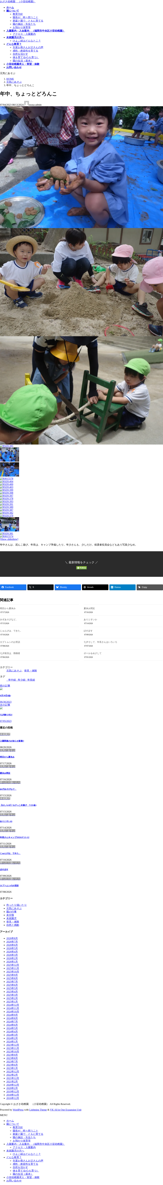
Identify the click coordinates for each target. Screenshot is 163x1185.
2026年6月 (12, 945)
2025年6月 (12, 985)
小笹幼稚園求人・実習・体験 (22, 1177)
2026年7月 (12, 941)
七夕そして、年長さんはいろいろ (100, 642)
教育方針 (18, 14)
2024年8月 (12, 1018)
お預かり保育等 (22, 27)
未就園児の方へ (15, 1150)
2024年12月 (12, 1005)
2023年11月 (12, 1048)
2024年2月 (12, 1038)
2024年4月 (12, 1031)
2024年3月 (12, 1035)
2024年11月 (12, 1008)
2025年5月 (12, 988)
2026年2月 (12, 958)
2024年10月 (12, 1011)
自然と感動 (12, 925)
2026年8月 (12, 938)
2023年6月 (12, 1065)
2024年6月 (12, 1025)
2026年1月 (12, 961)
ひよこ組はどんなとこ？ (27, 40)
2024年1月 (12, 1041)
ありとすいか (90, 619)
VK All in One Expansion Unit (65, 1109)
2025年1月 (12, 1001)
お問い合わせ (14, 1180)
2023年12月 (12, 1045)
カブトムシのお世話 (10, 642)
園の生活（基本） (23, 60)
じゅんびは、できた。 (11, 631)
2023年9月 (12, 1055)
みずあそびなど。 (9, 619)
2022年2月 (12, 1075)
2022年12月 (12, 1071)
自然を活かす (20, 54)
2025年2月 (12, 998)
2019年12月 (12, 1091)
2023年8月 (12, 1058)
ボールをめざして (93, 653)
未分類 (10, 915)
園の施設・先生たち (24, 24)
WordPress (18, 1109)
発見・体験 (30, 670)
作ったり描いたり (16, 905)
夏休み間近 (89, 608)
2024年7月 (12, 1021)
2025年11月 (12, 968)
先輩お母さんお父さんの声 (28, 47)
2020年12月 (12, 1085)
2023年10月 (12, 1051)
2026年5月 (12, 948)
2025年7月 (12, 981)
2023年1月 (12, 1068)
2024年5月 (12, 1028)
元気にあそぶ (14, 670)
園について (12, 1124)
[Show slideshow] (9, 539)
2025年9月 (12, 975)
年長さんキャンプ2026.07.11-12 (14, 837)
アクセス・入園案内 (24, 34)
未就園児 (11, 918)
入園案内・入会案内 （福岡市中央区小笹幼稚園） (35, 1144)
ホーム (10, 1120)
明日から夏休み (8, 608)
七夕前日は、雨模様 (10, 653)
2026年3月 (12, 955)
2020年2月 (12, 1088)
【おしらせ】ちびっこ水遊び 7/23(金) (18, 805)
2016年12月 (12, 1098)
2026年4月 (12, 951)
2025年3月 (12, 995)
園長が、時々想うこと (25, 17)
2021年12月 (12, 1078)
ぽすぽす (88, 631)
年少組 (21, 679)
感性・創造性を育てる (25, 50)
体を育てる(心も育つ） (26, 57)
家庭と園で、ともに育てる (28, 20)
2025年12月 (12, 965)
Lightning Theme (38, 1109)
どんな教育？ (14, 1157)
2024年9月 (12, 1015)
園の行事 (11, 911)
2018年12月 (12, 1094)
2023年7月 (12, 1061)
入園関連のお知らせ (12, 741)
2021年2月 (12, 1081)
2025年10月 (12, 971)
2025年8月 (12, 978)
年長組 (31, 679)
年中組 (12, 679)
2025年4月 (12, 991)
